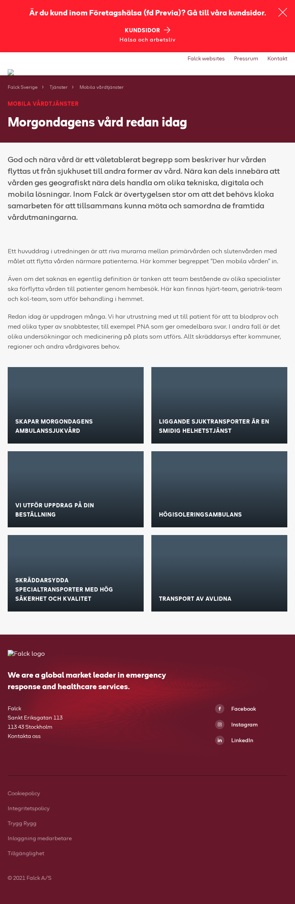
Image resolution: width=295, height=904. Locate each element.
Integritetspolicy (29, 808)
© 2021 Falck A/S (30, 878)
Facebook (243, 709)
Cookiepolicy (24, 793)
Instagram (244, 725)
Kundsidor (142, 30)
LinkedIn (241, 740)
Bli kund (79, 141)
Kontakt (277, 58)
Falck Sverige (23, 87)
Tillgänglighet (26, 853)
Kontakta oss (24, 736)
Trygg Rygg (22, 823)
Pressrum (246, 58)
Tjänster (59, 87)
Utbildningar (86, 124)
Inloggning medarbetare (40, 838)
